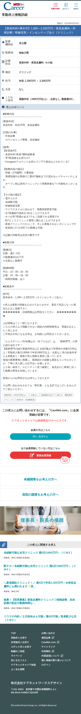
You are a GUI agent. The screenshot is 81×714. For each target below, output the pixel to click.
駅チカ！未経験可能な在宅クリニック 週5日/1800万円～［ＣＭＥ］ (40, 567)
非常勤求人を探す (20, 642)
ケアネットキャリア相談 (23, 664)
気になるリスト (19, 660)
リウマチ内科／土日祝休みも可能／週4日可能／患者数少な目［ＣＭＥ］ (40, 618)
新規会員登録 (44, 455)
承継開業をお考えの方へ (40, 479)
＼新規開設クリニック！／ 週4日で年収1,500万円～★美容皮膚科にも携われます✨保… (40, 584)
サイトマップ (48, 646)
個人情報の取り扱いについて (56, 660)
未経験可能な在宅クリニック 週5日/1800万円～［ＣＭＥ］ (38, 552)
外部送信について (50, 655)
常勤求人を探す (19, 637)
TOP (13, 633)
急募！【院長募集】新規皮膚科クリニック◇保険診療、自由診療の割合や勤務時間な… (39, 601)
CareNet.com (48, 642)
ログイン (43, 436)
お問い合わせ (48, 633)
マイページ (16, 655)
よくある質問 (17, 669)
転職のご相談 (17, 651)
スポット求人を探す (21, 646)
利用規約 (45, 651)
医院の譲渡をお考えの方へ (40, 494)
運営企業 (45, 637)
